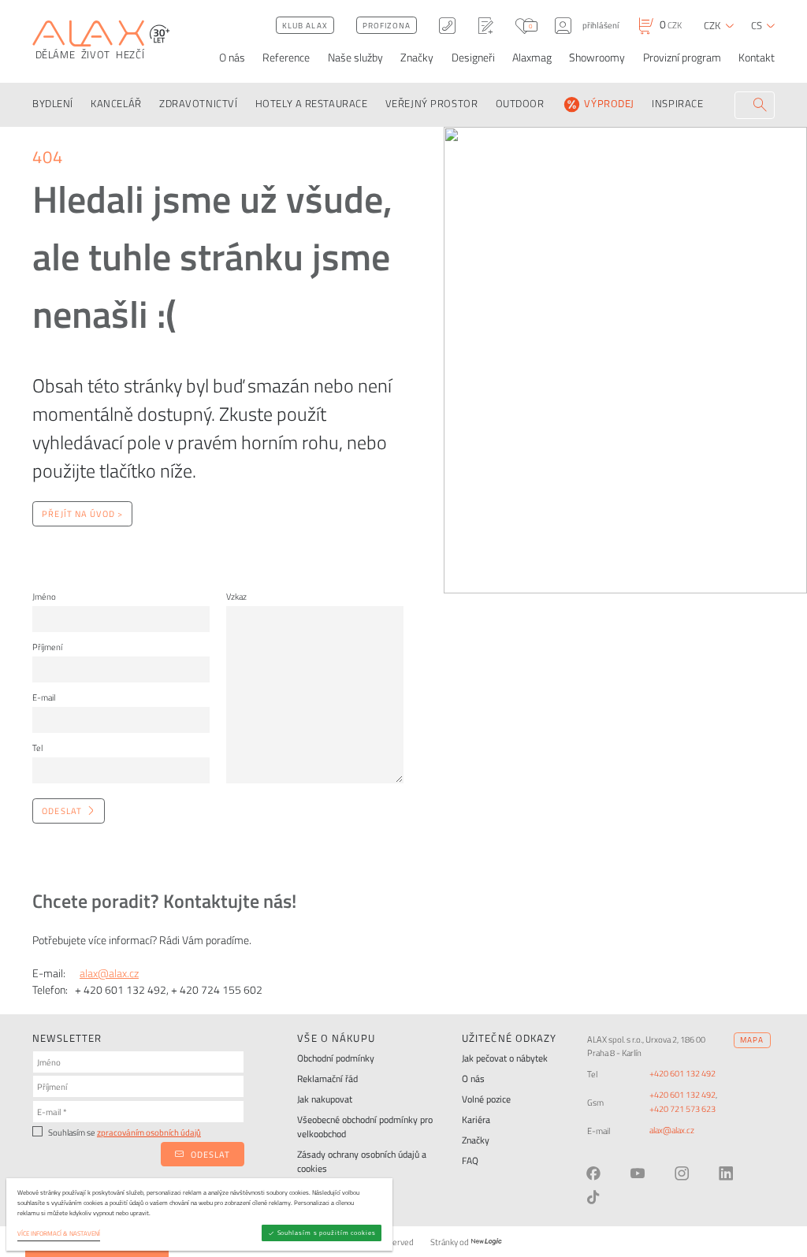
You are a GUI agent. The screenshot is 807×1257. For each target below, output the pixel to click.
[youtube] (638, 1173)
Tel (37, 747)
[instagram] (682, 1173)
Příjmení (47, 646)
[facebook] (593, 1173)
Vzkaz (236, 596)
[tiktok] (593, 1197)
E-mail (43, 697)
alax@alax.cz (109, 973)
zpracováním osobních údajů (149, 1132)
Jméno (44, 596)
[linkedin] (726, 1173)
